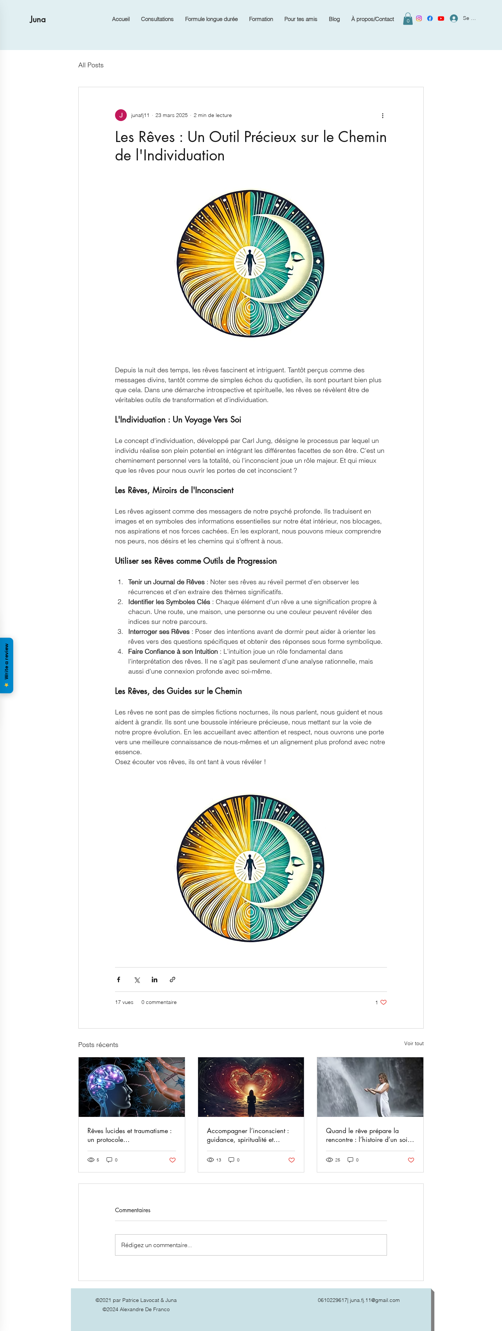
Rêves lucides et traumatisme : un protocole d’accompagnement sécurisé (129, 1135)
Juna (38, 19)
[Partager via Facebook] (118, 979)
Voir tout (414, 1043)
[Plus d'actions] (382, 115)
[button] (408, 19)
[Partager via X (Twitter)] (136, 979)
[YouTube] (441, 18)
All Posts (91, 65)
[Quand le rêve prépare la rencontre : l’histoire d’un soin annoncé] (370, 1087)
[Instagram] (419, 18)
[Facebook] (430, 18)
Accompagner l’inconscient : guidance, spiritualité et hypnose (248, 1135)
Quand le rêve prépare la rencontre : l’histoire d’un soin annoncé (368, 1135)
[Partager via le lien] (172, 979)
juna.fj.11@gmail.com (375, 1300)
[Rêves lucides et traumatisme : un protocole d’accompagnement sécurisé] (132, 1087)
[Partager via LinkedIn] (154, 979)
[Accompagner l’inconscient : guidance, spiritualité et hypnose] (251, 1087)
